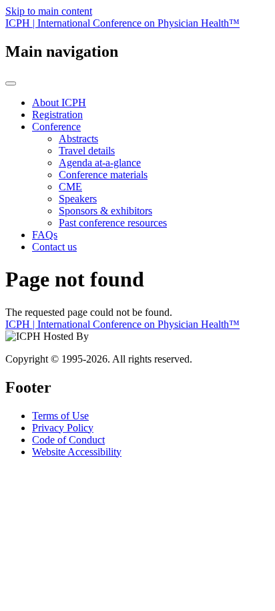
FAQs (44, 234)
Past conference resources (113, 222)
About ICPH (59, 102)
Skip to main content (48, 11)
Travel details (87, 150)
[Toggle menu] (10, 83)
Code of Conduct (68, 439)
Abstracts (78, 138)
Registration (57, 114)
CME (70, 186)
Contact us (54, 246)
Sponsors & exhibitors (105, 210)
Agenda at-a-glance (100, 162)
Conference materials (103, 174)
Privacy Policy (62, 427)
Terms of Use (60, 415)
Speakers (78, 198)
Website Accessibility (76, 451)
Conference (56, 126)
